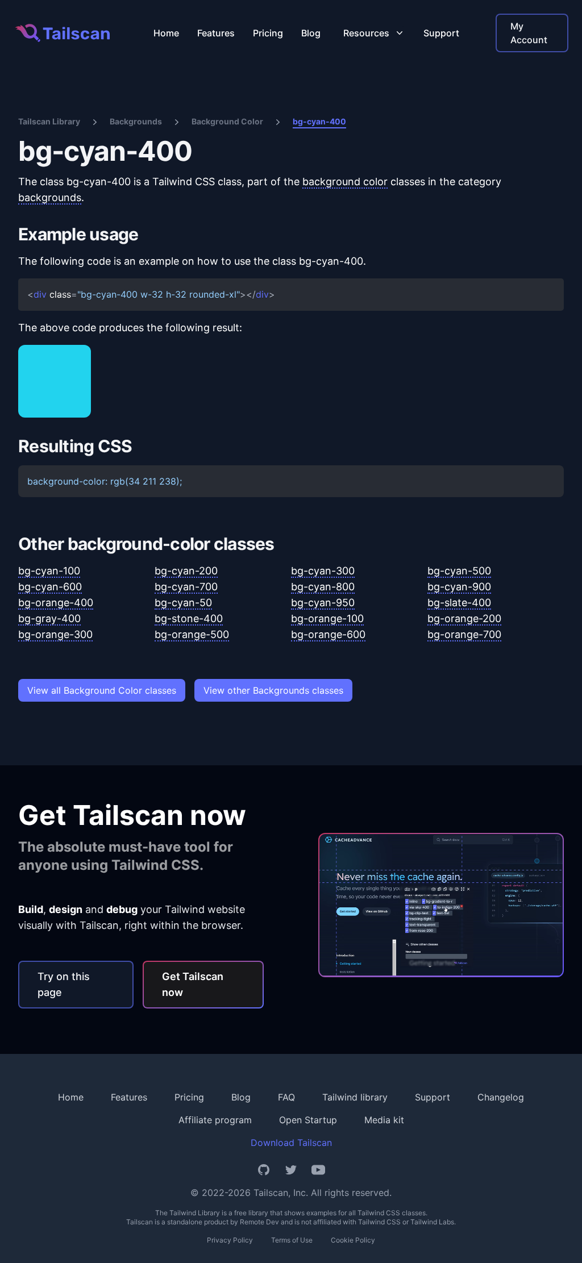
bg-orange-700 (464, 634)
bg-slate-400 (459, 602)
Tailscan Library (49, 121)
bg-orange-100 (327, 618)
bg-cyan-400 (319, 121)
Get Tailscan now (192, 984)
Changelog (500, 1097)
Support (441, 33)
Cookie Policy (353, 1240)
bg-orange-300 (55, 634)
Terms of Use (292, 1240)
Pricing (268, 33)
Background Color (227, 121)
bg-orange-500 (192, 634)
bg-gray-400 (49, 618)
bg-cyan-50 (183, 602)
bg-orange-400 (55, 602)
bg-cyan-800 (323, 587)
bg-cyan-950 (323, 602)
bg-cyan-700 (186, 587)
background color (345, 181)
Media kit (384, 1120)
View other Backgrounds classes (273, 690)
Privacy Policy (230, 1240)
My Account (528, 32)
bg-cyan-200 (186, 571)
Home (166, 33)
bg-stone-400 (189, 618)
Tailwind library (355, 1097)
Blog (311, 33)
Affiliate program (215, 1120)
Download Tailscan (291, 1142)
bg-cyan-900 (459, 587)
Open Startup (308, 1120)
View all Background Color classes (101, 690)
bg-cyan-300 (323, 571)
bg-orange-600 (328, 634)
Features (216, 33)
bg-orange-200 (464, 618)
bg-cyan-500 (459, 571)
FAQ (286, 1097)
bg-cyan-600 (50, 587)
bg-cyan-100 (49, 571)
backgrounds (49, 197)
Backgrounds (136, 121)
